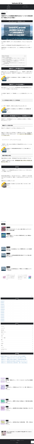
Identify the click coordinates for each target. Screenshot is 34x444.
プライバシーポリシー (13, 440)
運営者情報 (18, 440)
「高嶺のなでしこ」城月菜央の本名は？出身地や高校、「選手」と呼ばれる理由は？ (14, 362)
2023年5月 (2, 317)
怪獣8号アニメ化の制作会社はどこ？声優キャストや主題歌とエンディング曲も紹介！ (15, 58)
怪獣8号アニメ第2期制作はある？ (7, 57)
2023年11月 (2, 307)
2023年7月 (2, 314)
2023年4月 (2, 319)
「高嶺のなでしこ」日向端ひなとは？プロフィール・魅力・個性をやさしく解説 (13, 357)
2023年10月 (3, 309)
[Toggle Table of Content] (25, 56)
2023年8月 (2, 312)
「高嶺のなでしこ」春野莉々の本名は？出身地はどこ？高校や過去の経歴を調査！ (14, 359)
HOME (8, 5)
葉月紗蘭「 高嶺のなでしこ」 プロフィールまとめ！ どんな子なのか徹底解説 (13, 356)
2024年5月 (2, 304)
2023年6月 (2, 315)
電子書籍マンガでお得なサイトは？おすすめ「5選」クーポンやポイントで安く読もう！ (16, 65)
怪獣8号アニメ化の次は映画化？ (7, 59)
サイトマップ (25, 5)
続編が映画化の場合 (6, 63)
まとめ (3, 64)
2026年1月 (2, 302)
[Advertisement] (17, 210)
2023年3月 (2, 320)
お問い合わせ (8, 8)
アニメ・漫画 (4, 221)
